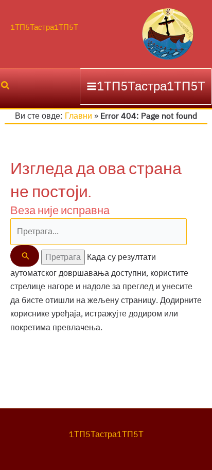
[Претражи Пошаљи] (24, 256)
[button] (4, 86)
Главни (78, 116)
